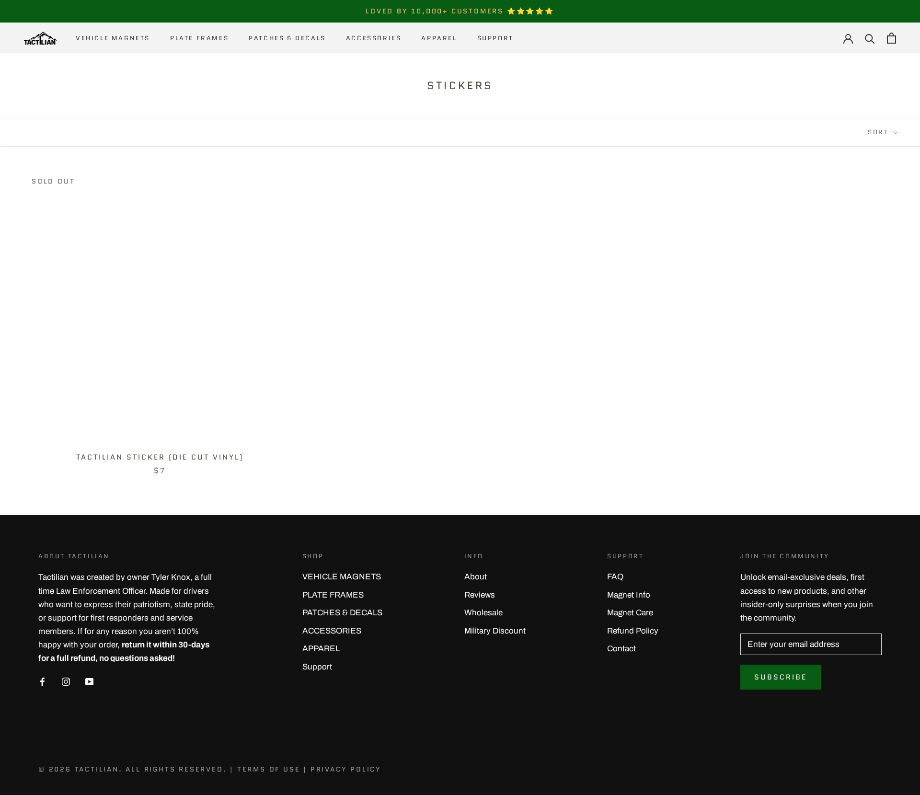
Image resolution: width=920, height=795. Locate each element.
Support (495, 38)
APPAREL (439, 38)
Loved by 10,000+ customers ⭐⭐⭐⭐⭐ (460, 11)
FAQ (615, 576)
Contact (621, 648)
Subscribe (780, 677)
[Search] (870, 38)
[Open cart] (891, 38)
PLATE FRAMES (199, 38)
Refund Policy (632, 630)
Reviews (479, 594)
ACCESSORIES (374, 38)
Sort (879, 132)
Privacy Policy (345, 769)
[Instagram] (66, 681)
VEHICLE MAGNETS (113, 38)
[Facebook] (42, 681)
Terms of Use (268, 769)
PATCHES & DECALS (287, 38)
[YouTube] (89, 681)
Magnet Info (628, 594)
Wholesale (483, 612)
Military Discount (495, 630)
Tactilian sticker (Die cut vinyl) (159, 457)
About (475, 576)
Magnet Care (630, 612)
